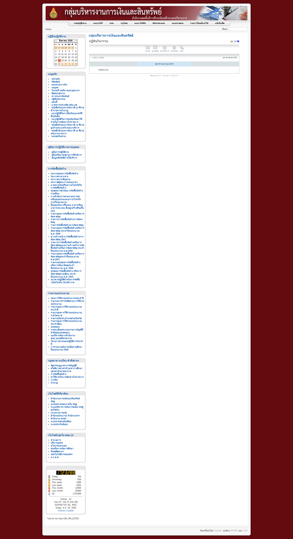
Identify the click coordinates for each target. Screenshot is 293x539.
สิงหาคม (63, 40)
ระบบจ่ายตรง (177, 23)
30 (56, 64)
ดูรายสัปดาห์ (164, 51)
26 (65, 60)
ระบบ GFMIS (140, 23)
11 (62, 54)
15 (76, 54)
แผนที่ (54, 102)
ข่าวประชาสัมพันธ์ (60, 96)
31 (59, 64)
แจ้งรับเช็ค (219, 23)
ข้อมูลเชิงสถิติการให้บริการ (64, 157)
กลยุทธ (55, 87)
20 (69, 57)
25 (62, 60)
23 (56, 60)
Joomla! (218, 530)
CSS (245, 530)
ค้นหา (182, 51)
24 (59, 60)
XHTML (234, 530)
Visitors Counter (66, 510)
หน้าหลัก (56, 79)
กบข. (112, 23)
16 (56, 57)
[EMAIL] (235, 42)
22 (76, 57)
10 (59, 54)
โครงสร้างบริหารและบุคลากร (66, 90)
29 (76, 60)
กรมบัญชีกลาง (80, 23)
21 (73, 57)
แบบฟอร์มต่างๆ (59, 136)
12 (65, 54)
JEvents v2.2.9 (155, 75)
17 (59, 57)
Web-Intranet (159, 23)
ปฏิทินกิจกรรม (58, 99)
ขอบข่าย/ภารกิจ (59, 84)
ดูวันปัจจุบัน (174, 51)
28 (73, 60)
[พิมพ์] (231, 42)
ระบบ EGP (98, 23)
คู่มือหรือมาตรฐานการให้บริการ (67, 155)
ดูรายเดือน (155, 51)
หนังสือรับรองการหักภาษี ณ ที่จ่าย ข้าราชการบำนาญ (67, 109)
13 (69, 54)
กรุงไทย (124, 23)
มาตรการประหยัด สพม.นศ (64, 105)
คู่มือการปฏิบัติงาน (60, 152)
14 (73, 54)
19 (65, 57)
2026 (70, 40)
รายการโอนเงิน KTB (199, 23)
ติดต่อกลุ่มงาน (58, 93)
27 (69, 60)
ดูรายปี (147, 51)
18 (62, 57)
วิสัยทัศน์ (56, 82)
